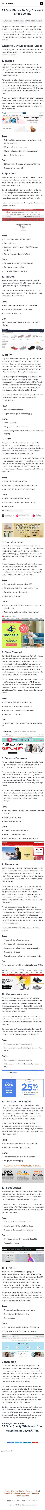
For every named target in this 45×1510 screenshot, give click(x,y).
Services (23, 1493)
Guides (36, 1491)
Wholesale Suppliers (22, 1496)
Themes (37, 1493)
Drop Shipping (20, 1491)
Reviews (16, 1493)
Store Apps (30, 1493)
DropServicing (9, 1491)
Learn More (25, 22)
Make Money (8, 1493)
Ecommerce (29, 1491)
